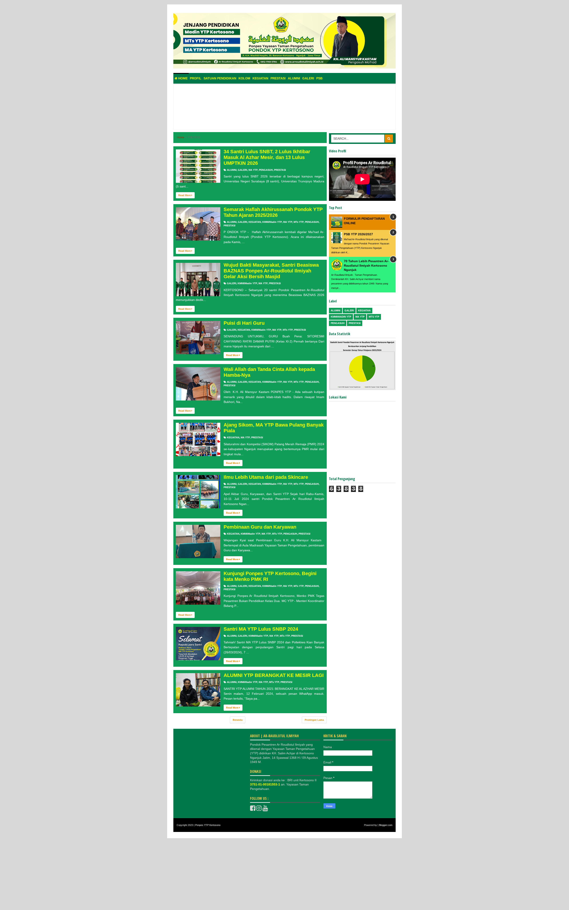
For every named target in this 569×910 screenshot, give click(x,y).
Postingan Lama (314, 720)
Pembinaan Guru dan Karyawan (260, 527)
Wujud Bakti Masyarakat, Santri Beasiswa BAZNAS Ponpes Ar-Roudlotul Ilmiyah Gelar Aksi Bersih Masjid (271, 270)
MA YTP (253, 170)
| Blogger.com (385, 825)
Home (182, 78)
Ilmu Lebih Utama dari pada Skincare (266, 477)
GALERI (242, 170)
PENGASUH (266, 170)
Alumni (294, 78)
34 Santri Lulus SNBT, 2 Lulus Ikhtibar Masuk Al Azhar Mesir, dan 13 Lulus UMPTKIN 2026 (267, 157)
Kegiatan (260, 78)
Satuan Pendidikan (220, 78)
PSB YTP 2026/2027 (358, 234)
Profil (195, 78)
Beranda (237, 720)
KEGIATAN (254, 222)
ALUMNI (231, 170)
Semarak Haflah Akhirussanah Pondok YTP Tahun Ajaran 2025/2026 (273, 212)
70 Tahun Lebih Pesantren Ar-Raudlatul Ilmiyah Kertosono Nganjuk (366, 265)
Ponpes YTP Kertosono (207, 825)
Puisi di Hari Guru (244, 323)
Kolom (244, 78)
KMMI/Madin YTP (272, 222)
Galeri (308, 78)
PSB (319, 78)
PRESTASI (280, 170)
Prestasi (278, 78)
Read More (184, 195)
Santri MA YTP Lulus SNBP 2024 (261, 629)
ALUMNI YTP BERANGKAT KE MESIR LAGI (274, 675)
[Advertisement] (284, 112)
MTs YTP (299, 222)
